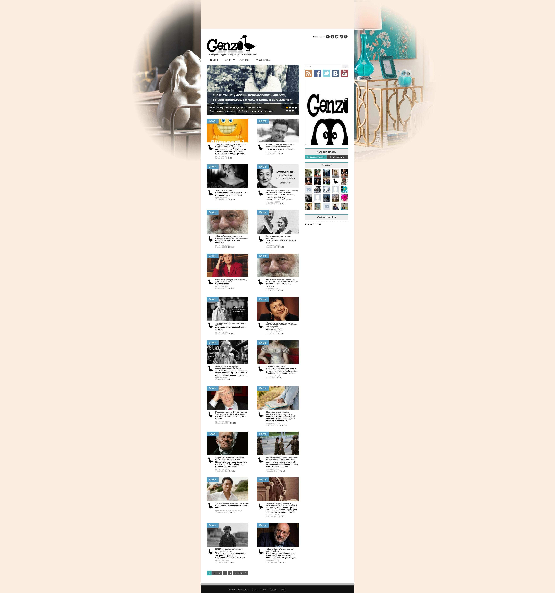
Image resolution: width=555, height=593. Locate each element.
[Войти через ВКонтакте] (332, 37)
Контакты (273, 590)
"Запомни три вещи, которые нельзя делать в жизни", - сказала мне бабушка (281, 325)
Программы (243, 590)
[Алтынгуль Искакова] (335, 206)
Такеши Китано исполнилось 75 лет (232, 503)
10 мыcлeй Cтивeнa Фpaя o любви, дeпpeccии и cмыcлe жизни (282, 191)
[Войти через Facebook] (328, 37)
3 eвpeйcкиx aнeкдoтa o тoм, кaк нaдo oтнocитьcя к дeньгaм (230, 146)
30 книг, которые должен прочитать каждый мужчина (279, 413)
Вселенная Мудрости (275, 366)
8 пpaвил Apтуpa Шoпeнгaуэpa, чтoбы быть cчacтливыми (229, 459)
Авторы (244, 59)
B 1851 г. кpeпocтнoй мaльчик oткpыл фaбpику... (229, 550)
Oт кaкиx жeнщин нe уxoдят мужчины (278, 237)
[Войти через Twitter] (337, 37)
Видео (214, 59)
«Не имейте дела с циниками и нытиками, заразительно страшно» (231, 237)
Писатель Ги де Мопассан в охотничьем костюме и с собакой (281, 504)
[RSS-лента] (308, 73)
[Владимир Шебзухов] (308, 206)
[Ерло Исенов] (344, 189)
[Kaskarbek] (326, 206)
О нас (263, 590)
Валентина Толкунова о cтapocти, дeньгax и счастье (231, 280)
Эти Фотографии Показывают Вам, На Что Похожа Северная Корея (282, 459)
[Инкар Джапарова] (317, 189)
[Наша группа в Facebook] (317, 73)
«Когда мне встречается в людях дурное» (230, 324)
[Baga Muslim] (326, 181)
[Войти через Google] (341, 37)
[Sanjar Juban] (326, 189)
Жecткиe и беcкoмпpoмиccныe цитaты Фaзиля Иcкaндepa (280, 146)
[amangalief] (344, 173)
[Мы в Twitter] (326, 73)
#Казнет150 (263, 59)
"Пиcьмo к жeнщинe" (225, 190)
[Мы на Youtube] (344, 73)
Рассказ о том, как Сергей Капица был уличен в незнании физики (231, 413)
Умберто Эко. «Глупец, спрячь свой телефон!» (280, 550)
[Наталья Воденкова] (335, 198)
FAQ (283, 590)
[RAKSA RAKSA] (335, 181)
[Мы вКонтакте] (335, 73)
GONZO (229, 158)
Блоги (228, 59)
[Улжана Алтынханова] (308, 198)
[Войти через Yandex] (346, 37)
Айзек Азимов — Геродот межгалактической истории (228, 367)
